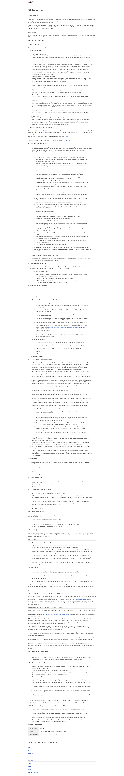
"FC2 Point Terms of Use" (43, 132)
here (35, 47)
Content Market (33, 772)
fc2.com (66, 136)
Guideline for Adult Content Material (80, 599)
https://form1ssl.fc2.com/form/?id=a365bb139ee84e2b (48, 353)
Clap (29, 763)
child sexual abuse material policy (55, 327)
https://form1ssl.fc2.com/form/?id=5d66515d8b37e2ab (82, 583)
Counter (30, 757)
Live (29, 769)
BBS (29, 766)
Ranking (31, 760)
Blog (29, 747)
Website (30, 754)
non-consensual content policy (71, 327)
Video (30, 751)
